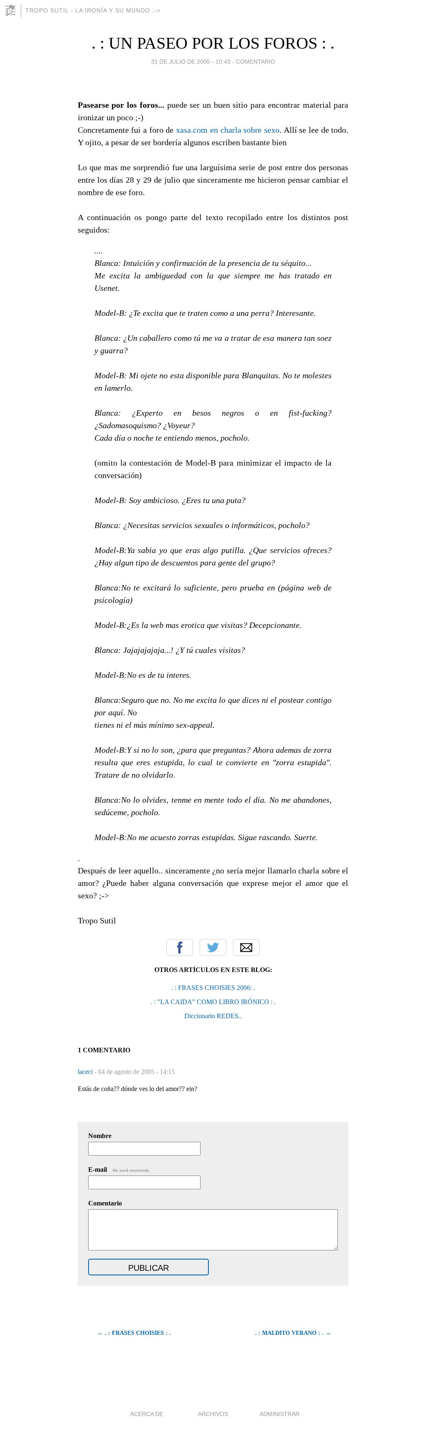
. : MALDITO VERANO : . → (293, 1333)
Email (246, 947)
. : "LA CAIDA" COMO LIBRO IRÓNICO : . (213, 1001)
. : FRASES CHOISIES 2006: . (213, 987)
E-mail (119, 1169)
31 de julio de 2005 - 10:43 (190, 61)
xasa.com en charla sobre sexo (228, 129)
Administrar (280, 1414)
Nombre (99, 1135)
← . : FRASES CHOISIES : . (134, 1333)
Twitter (213, 947)
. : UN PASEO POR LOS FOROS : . (213, 43)
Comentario (105, 1203)
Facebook (179, 947)
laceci (86, 1071)
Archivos (213, 1414)
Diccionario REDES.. (213, 1015)
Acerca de (146, 1414)
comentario (255, 61)
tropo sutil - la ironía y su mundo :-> (93, 10)
